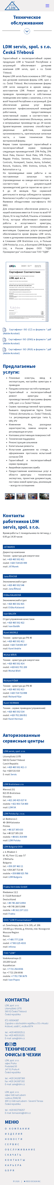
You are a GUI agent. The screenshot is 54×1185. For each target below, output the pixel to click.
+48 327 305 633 (15, 829)
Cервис (12, 1144)
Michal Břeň (14, 670)
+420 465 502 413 (15, 689)
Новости (14, 1139)
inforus (12, 946)
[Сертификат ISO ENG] (4, 339)
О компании (17, 1128)
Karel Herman (15, 718)
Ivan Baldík (14, 626)
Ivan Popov (14, 979)
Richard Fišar (15, 696)
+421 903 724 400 (19, 803)
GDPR (10, 1170)
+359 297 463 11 (15, 866)
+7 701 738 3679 (19, 976)
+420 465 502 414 (15, 663)
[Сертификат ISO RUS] (4, 349)
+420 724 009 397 (18, 644)
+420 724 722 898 (18, 692)
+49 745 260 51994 (16, 902)
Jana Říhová (14, 588)
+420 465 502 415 (15, 603)
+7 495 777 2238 (15, 939)
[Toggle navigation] (47, 6)
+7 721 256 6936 (15, 968)
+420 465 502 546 (15, 585)
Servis (14, 774)
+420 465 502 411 (15, 559)
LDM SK (12, 807)
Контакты (15, 1159)
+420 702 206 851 (18, 715)
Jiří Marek (13, 566)
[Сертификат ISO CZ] (4, 329)
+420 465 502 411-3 (16, 767)
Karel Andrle (14, 648)
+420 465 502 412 (15, 641)
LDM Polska (14, 840)
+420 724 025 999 (18, 562)
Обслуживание (20, 1149)
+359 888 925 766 (19, 873)
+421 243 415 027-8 (16, 800)
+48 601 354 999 (19, 836)
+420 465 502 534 (15, 711)
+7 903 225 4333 (18, 943)
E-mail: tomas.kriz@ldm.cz (18, 1112)
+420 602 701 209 (18, 667)
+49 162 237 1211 (19, 910)
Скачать (13, 1154)
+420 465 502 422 (15, 622)
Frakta (11, 913)
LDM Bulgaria (15, 876)
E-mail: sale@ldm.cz (15, 1038)
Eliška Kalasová (16, 607)
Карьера (13, 1165)
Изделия (14, 1133)
